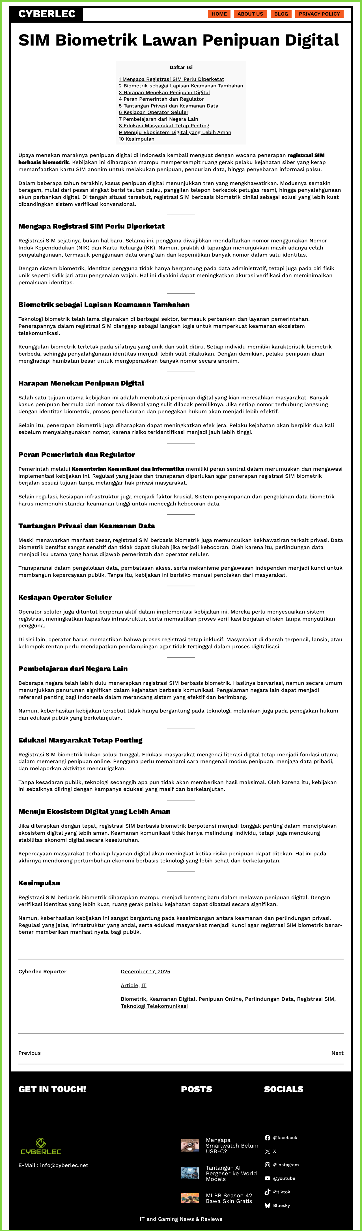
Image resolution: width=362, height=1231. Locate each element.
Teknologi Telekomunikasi (154, 1006)
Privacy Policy (319, 14)
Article (129, 985)
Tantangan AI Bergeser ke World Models (231, 1173)
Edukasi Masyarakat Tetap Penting (164, 125)
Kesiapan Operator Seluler (153, 112)
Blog (281, 14)
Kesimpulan (136, 139)
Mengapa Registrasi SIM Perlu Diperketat (171, 79)
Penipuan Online (220, 999)
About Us (250, 14)
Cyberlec (47, 13)
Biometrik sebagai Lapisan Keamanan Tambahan (181, 86)
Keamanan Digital (172, 999)
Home (219, 14)
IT (143, 985)
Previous (29, 1053)
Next (337, 1053)
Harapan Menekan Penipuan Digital (164, 92)
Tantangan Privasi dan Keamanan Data (168, 106)
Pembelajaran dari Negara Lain (158, 119)
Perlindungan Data (269, 999)
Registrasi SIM (315, 999)
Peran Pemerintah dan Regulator (161, 99)
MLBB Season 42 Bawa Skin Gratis (229, 1198)
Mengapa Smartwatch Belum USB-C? (232, 1145)
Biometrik (133, 999)
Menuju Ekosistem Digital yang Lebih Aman (175, 132)
